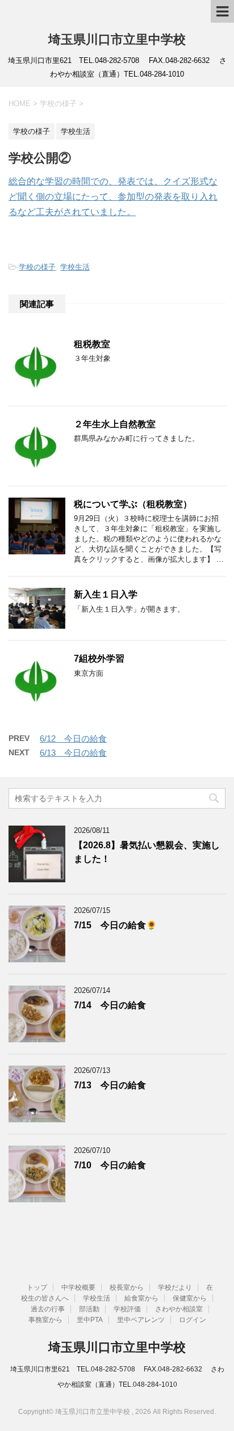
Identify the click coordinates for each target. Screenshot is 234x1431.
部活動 (89, 1309)
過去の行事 (48, 1309)
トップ (37, 1287)
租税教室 (92, 344)
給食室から (141, 1298)
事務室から (45, 1320)
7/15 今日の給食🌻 (115, 925)
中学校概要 (78, 1287)
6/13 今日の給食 (73, 752)
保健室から (190, 1298)
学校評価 (127, 1309)
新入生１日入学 (105, 594)
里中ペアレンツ (141, 1320)
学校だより (175, 1287)
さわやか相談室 (179, 1309)
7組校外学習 (99, 658)
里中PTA (90, 1320)
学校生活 (75, 267)
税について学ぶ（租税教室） (133, 504)
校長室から (127, 1287)
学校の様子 (37, 267)
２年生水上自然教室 (115, 424)
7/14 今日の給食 (110, 1005)
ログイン (192, 1320)
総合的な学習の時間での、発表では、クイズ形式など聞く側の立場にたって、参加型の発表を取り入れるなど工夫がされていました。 (113, 196)
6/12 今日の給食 (73, 738)
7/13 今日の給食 (110, 1085)
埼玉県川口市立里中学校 (117, 39)
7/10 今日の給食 (110, 1165)
